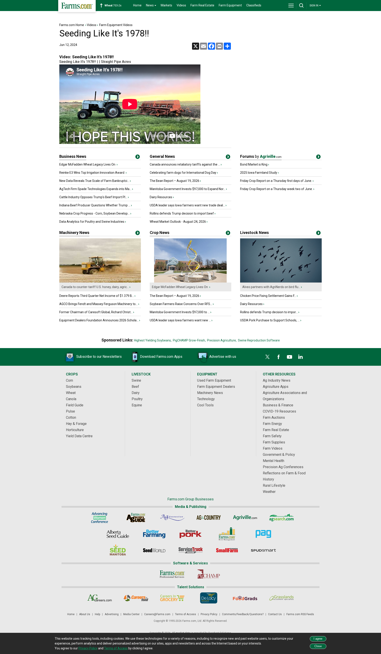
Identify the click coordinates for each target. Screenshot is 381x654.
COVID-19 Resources (279, 411)
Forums (261, 156)
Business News (72, 156)
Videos (181, 5)
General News (162, 156)
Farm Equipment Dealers (216, 386)
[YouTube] (289, 357)
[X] (267, 357)
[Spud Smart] (263, 550)
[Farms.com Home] (77, 6)
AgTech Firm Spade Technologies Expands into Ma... (95, 189)
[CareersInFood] (136, 598)
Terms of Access (185, 614)
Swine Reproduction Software (259, 340)
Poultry (137, 399)
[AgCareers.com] (99, 598)
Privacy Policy (209, 614)
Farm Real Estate (202, 5)
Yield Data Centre (79, 436)
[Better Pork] (190, 534)
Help (97, 614)
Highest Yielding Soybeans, (153, 340)
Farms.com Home (71, 25)
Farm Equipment (230, 5)
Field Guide (74, 405)
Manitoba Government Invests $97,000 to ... (180, 312)
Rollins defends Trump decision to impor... (269, 312)
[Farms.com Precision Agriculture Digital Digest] (263, 534)
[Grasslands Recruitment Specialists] (281, 598)
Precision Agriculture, (222, 340)
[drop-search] (301, 5)
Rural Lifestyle (274, 485)
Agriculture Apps (275, 386)
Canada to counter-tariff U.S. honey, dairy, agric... (95, 287)
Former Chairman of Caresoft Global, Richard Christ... (96, 312)
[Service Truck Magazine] (190, 550)
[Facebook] (278, 357)
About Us (84, 614)
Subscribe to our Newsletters (99, 356)
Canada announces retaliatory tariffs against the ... (185, 164)
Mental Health (273, 461)
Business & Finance (278, 405)
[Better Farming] (154, 534)
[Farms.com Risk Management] (227, 534)
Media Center (131, 614)
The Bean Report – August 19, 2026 (174, 181)
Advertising (112, 614)
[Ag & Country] (208, 517)
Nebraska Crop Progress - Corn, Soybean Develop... (94, 213)
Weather (269, 492)
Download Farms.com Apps (161, 356)
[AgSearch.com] (281, 517)
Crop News (159, 232)
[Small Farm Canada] (227, 550)
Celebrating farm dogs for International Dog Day (183, 172)
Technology (206, 399)
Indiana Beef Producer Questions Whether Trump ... (94, 205)
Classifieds (253, 5)
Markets (166, 5)
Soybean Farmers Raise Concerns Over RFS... (181, 304)
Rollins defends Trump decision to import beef (182, 213)
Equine (137, 405)
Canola (71, 399)
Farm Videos (272, 448)
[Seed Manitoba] (118, 550)
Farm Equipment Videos (116, 25)
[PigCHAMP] (208, 574)
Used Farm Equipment (214, 380)
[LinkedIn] (300, 357)
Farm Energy (272, 424)
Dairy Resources (161, 197)
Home (137, 5)
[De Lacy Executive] (208, 598)
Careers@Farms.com (157, 614)
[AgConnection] (172, 517)
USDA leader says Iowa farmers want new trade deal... (187, 205)
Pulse (70, 411)
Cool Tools (205, 405)
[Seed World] (154, 550)
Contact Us (275, 614)
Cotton (71, 417)
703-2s (113, 5)
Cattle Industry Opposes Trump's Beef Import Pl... (93, 197)
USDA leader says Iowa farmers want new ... (180, 320)
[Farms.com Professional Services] (172, 574)
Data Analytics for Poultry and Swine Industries (91, 221)
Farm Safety (272, 436)
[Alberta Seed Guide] (118, 534)
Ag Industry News (276, 380)
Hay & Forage (76, 424)
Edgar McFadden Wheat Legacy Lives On (87, 164)
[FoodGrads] (245, 598)
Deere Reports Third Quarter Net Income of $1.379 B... (96, 296)
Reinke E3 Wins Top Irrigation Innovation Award (92, 172)
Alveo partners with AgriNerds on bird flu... (271, 287)
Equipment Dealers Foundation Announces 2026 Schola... (98, 320)
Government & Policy (279, 454)
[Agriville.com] (245, 517)
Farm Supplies (274, 442)
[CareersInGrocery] (172, 598)
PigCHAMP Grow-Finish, (189, 340)
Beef (135, 386)
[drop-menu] (291, 5)
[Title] (137, 157)
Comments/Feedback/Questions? (242, 614)
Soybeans (73, 386)
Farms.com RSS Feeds (300, 614)
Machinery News (74, 232)
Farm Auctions (274, 417)
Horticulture (75, 430)
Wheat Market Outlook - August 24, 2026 (178, 221)
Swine (136, 380)
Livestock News (254, 232)
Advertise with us (222, 356)
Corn (69, 380)
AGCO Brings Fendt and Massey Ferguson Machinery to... (98, 304)
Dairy (136, 393)
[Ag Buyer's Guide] (136, 517)
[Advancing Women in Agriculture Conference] (99, 517)
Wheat (71, 393)
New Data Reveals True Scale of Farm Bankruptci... (94, 181)
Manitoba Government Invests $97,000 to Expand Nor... (187, 189)
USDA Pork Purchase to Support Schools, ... (270, 320)
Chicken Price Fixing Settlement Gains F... (268, 296)
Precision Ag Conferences (283, 467)
